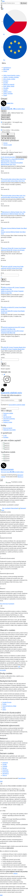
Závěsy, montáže (8, 93)
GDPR (5, 415)
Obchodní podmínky (9, 418)
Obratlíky (6, 88)
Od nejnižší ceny (6, 124)
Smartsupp (5, 771)
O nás (5, 435)
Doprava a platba (8, 413)
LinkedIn (4, 766)
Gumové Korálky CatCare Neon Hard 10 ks (13, 181)
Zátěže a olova (7, 92)
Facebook (5, 762)
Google (4, 764)
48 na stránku (6, 132)
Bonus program (7, 428)
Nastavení (23, 508)
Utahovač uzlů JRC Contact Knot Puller (11, 268)
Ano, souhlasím (6, 508)
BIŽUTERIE (6, 69)
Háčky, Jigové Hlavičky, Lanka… (11, 75)
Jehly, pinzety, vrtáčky (9, 79)
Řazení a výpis (5, 117)
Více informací (4, 603)
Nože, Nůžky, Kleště (8, 86)
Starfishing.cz (7, 67)
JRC (9, 113)
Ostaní (5, 71)
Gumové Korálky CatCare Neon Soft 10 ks (12, 197)
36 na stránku (15, 130)
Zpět (1, 781)
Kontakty (5, 437)
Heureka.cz (5, 773)
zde (19, 666)
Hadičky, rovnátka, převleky (11, 77)
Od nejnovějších (6, 122)
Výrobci (3, 111)
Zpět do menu (11, 138)
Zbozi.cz (4, 775)
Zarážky (5, 90)
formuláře (3, 670)
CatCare (4, 113)
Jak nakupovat (7, 417)
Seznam (4, 768)
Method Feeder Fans (17, 113)
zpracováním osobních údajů (17, 405)
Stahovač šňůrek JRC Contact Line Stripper (13, 250)
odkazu (15, 873)
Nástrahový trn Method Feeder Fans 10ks (12, 214)
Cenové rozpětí (5, 115)
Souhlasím (11, 603)
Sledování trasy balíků (9, 430)
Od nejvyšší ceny (17, 122)
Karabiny (5, 81)
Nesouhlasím (15, 508)
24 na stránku (6, 130)
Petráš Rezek (22, 778)
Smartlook (5, 770)
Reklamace (6, 420)
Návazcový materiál (8, 84)
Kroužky (5, 82)
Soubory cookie (7, 422)
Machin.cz (20, 477)
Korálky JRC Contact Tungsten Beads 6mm (12, 349)
